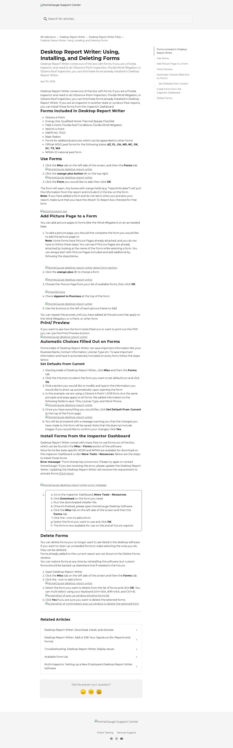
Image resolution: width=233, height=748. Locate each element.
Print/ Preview (165, 69)
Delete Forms (164, 98)
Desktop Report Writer (72, 37)
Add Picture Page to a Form (172, 63)
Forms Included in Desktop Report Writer (172, 51)
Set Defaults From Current (173, 83)
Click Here (66, 473)
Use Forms (163, 58)
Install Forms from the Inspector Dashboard (169, 91)
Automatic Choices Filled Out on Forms (173, 76)
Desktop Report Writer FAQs (105, 37)
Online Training (105, 732)
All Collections (48, 37)
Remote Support (126, 732)
